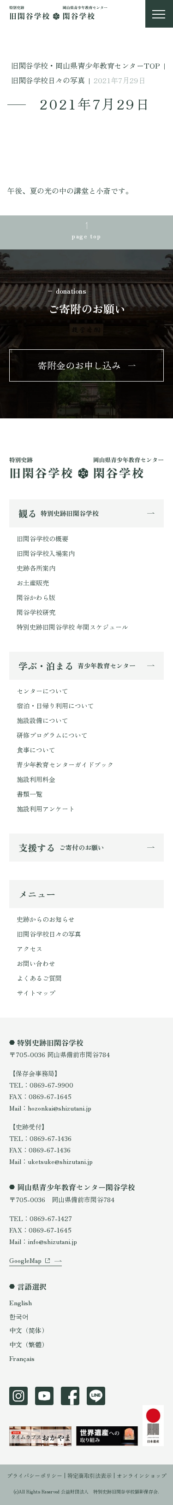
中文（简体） (28, 1330)
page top (86, 235)
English (20, 1302)
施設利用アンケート (46, 808)
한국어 (19, 1316)
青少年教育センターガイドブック (65, 764)
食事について (36, 749)
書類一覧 (29, 794)
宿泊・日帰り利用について (55, 705)
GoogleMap (25, 1260)
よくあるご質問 (39, 978)
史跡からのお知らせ (46, 919)
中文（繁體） (28, 1344)
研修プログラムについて (52, 735)
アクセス (29, 948)
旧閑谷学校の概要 (42, 538)
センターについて (42, 690)
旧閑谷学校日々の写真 (49, 933)
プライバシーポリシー (34, 1475)
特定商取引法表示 (89, 1475)
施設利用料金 (36, 779)
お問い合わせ (36, 963)
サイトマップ (36, 992)
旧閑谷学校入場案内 (46, 553)
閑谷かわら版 (36, 597)
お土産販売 (33, 582)
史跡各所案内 (36, 568)
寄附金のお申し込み (79, 365)
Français (22, 1358)
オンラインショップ (142, 1475)
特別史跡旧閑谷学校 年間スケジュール (72, 626)
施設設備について (42, 720)
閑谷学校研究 (36, 612)
